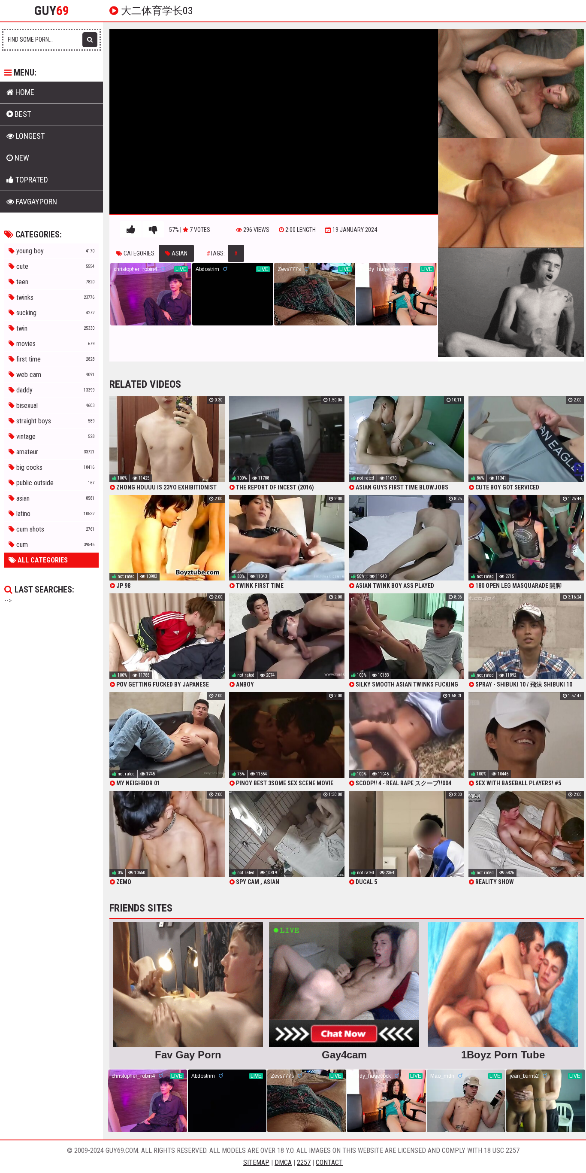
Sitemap (256, 1162)
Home (24, 92)
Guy (51, 10)
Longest (29, 135)
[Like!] (131, 229)
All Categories (42, 560)
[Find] (89, 39)
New (21, 157)
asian (178, 253)
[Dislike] (153, 229)
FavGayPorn (35, 201)
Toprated (31, 179)
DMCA (283, 1162)
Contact (329, 1162)
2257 (304, 1162)
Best (22, 114)
